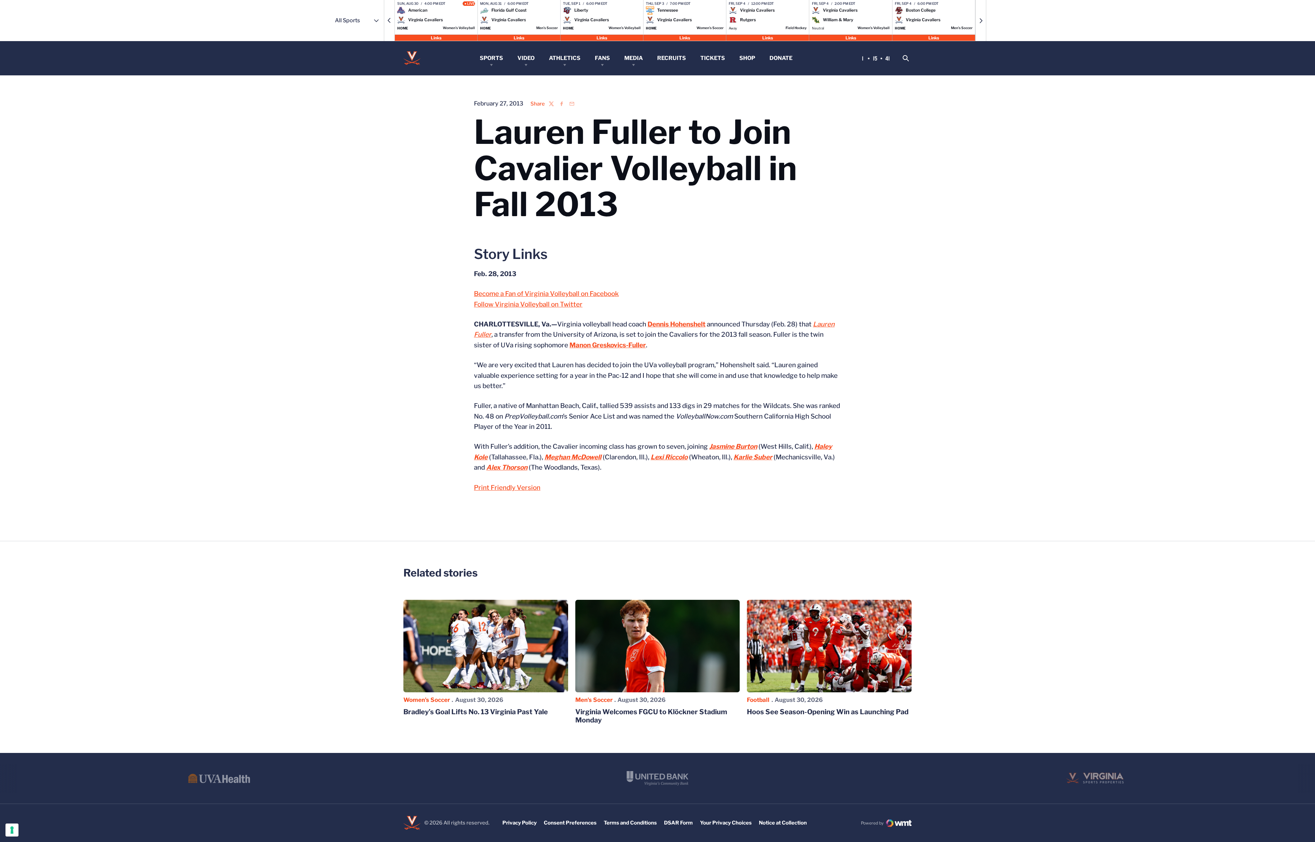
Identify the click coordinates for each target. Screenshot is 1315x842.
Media (633, 58)
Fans (602, 58)
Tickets (712, 58)
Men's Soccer (594, 699)
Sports (491, 58)
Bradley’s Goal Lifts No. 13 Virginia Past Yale (475, 712)
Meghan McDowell (572, 457)
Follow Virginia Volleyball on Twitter (528, 304)
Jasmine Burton (733, 446)
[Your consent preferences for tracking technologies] (11, 830)
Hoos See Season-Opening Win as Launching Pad (828, 712)
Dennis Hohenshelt (676, 324)
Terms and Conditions (630, 823)
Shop (747, 58)
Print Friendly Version (507, 488)
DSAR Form (678, 823)
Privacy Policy (519, 823)
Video (526, 58)
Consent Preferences (570, 823)
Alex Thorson (506, 467)
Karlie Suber (753, 457)
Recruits (671, 58)
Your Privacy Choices (726, 823)
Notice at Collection (783, 823)
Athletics (564, 58)
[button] (389, 20)
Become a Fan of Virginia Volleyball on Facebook (546, 294)
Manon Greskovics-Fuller (607, 345)
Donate (780, 58)
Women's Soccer (426, 699)
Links (436, 37)
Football (758, 699)
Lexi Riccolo (669, 457)
